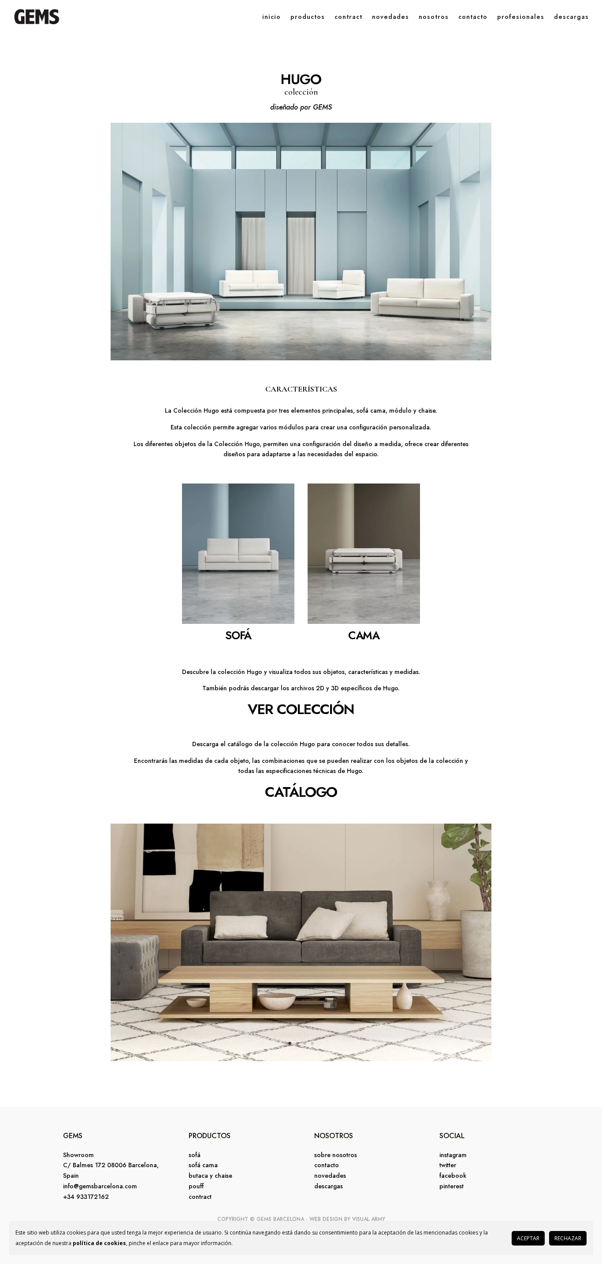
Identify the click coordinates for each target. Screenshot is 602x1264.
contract (348, 16)
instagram (453, 1154)
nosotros (434, 16)
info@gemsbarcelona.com (100, 1186)
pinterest (451, 1186)
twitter (447, 1165)
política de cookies (99, 1243)
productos (307, 16)
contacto (472, 16)
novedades (390, 16)
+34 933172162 (86, 1196)
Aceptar (528, 1238)
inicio (271, 16)
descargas (571, 16)
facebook (452, 1175)
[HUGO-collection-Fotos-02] (301, 1059)
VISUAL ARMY (368, 1219)
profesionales (520, 16)
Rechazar (567, 1238)
